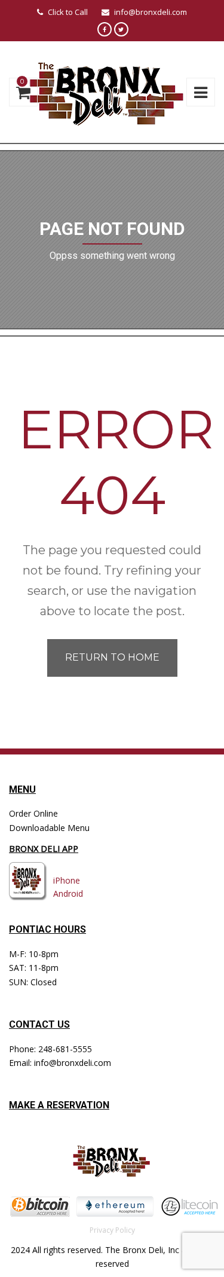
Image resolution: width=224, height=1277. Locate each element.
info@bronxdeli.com (150, 12)
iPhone (66, 880)
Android (68, 893)
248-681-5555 (65, 1049)
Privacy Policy (112, 1230)
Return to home (112, 657)
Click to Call (68, 12)
